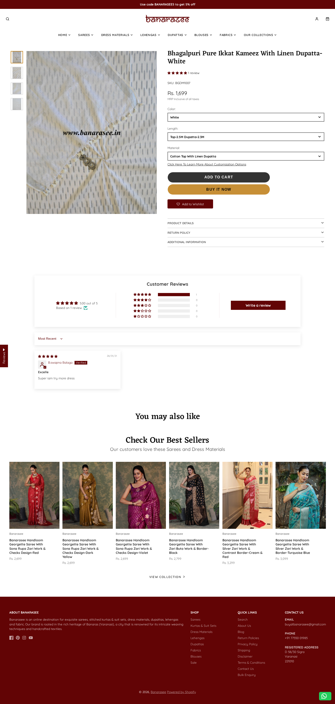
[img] (48, 356)
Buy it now (218, 189)
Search (243, 619)
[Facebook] (11, 638)
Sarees (84, 35)
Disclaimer (245, 656)
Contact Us (246, 669)
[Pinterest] (18, 638)
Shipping (244, 650)
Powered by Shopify (181, 692)
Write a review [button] (258, 305)
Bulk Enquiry (247, 675)
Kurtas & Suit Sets (203, 625)
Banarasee (158, 692)
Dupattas (175, 35)
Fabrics (226, 35)
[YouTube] (31, 638)
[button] (178, 73)
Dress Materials (115, 35)
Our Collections (258, 35)
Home (62, 35)
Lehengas (148, 35)
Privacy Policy (248, 644)
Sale (194, 662)
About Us (244, 625)
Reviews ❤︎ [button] (4, 356)
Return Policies (248, 638)
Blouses (201, 35)
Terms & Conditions (251, 662)
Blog (241, 632)
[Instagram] (24, 638)
